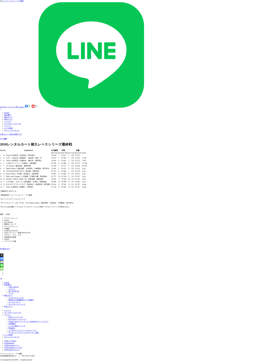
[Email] (135, 262)
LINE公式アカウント (12, 350)
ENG (5, 107)
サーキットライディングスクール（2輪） (24, 332)
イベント (7, 126)
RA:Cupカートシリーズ (17, 319)
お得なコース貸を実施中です (11, 134)
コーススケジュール (16, 298)
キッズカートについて (16, 304)
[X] (135, 255)
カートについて (14, 302)
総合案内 (7, 115)
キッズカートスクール (12, 124)
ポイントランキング (11, 130)
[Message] (135, 268)
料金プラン (8, 119)
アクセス (10, 107)
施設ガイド (8, 117)
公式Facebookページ (11, 345)
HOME (6, 113)
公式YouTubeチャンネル (13, 347)
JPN (1, 107)
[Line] (135, 265)
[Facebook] (135, 258)
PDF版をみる (5, 249)
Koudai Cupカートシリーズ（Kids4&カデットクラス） (28, 321)
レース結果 (8, 128)
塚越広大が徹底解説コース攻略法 (21, 300)
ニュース (7, 121)
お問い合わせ (19, 107)
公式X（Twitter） (10, 341)
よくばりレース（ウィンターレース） (22, 330)
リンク (11, 293)
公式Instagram (9, 343)
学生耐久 (11, 328)
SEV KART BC (14, 291)
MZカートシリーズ (15, 317)
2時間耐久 (12, 324)
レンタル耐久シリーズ (16, 326)
